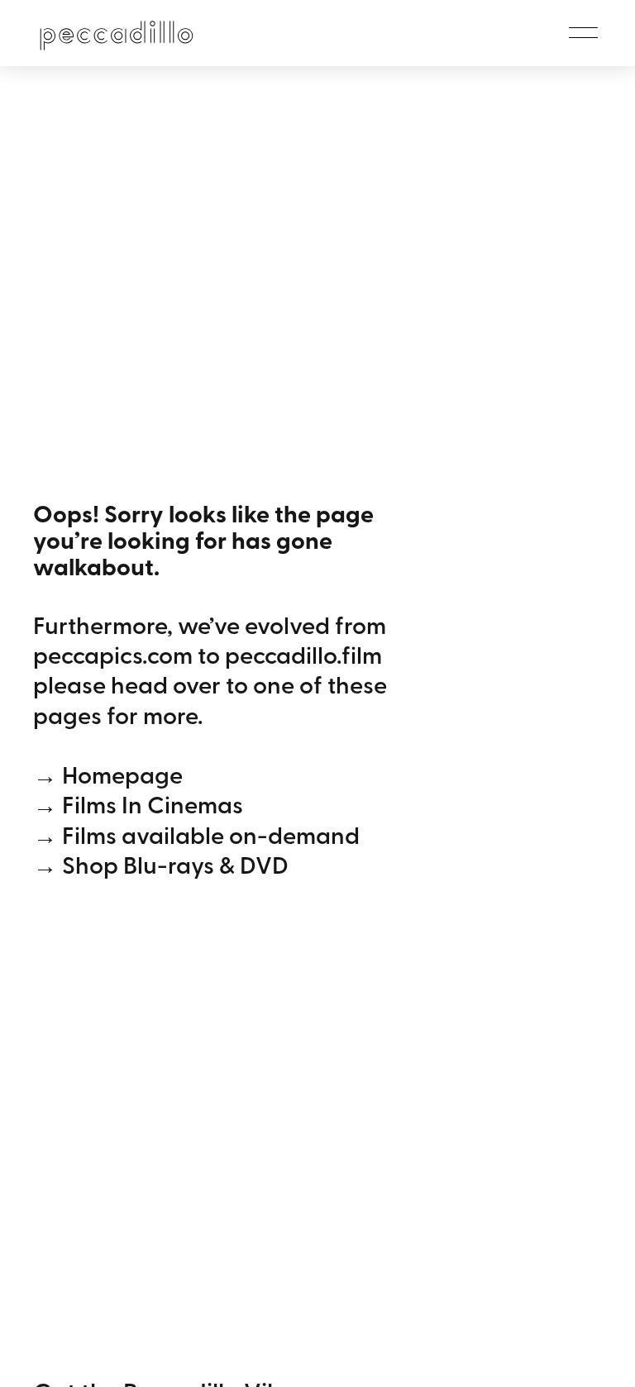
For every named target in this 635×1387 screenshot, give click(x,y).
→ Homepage (108, 773)
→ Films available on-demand (196, 834)
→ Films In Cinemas (138, 803)
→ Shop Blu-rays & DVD (161, 863)
